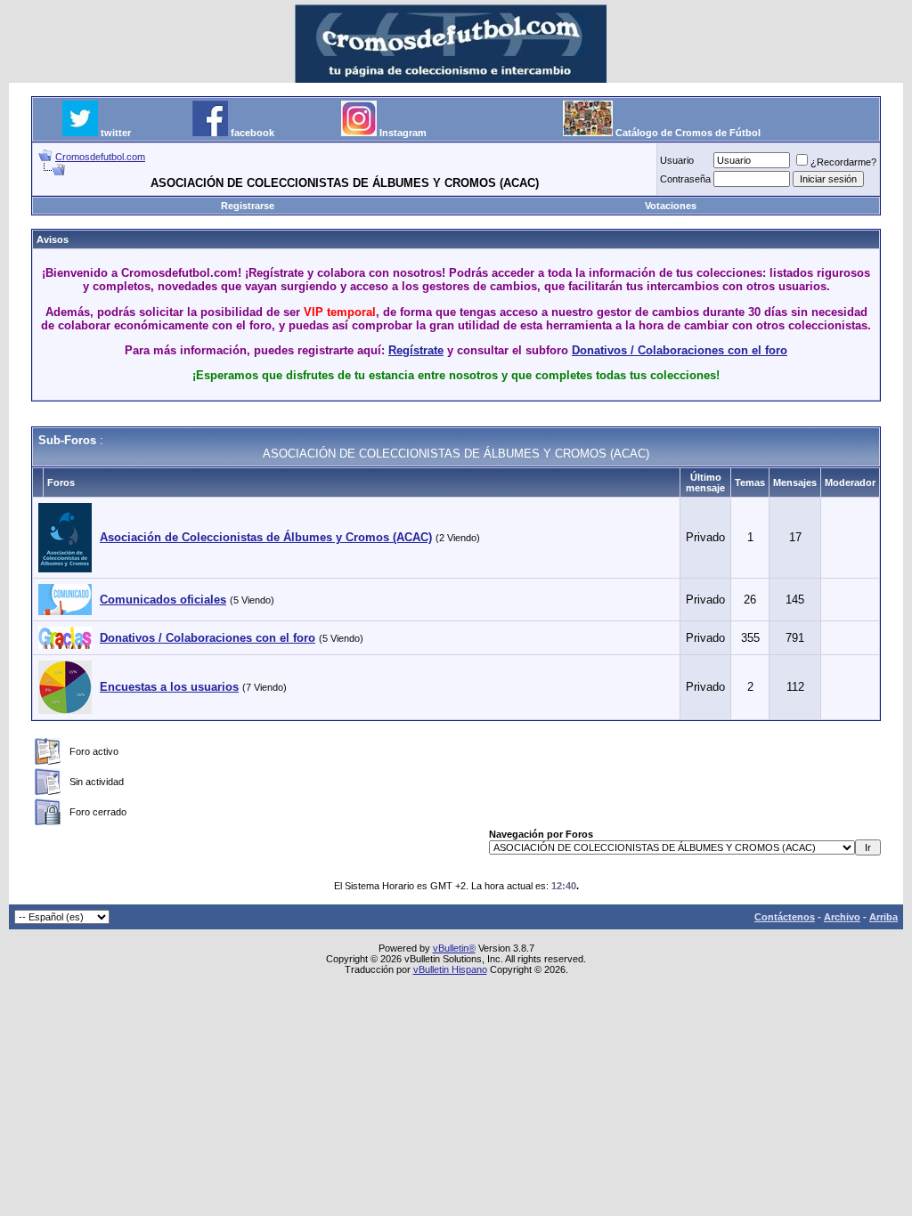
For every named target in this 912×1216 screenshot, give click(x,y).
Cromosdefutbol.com (100, 156)
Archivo (842, 917)
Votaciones (670, 205)
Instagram (403, 132)
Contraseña (685, 179)
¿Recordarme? (843, 162)
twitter (116, 132)
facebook (252, 132)
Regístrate (416, 350)
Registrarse (247, 205)
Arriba (883, 917)
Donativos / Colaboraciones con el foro (679, 350)
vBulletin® (454, 948)
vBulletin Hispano (450, 969)
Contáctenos (784, 917)
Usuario (677, 160)
